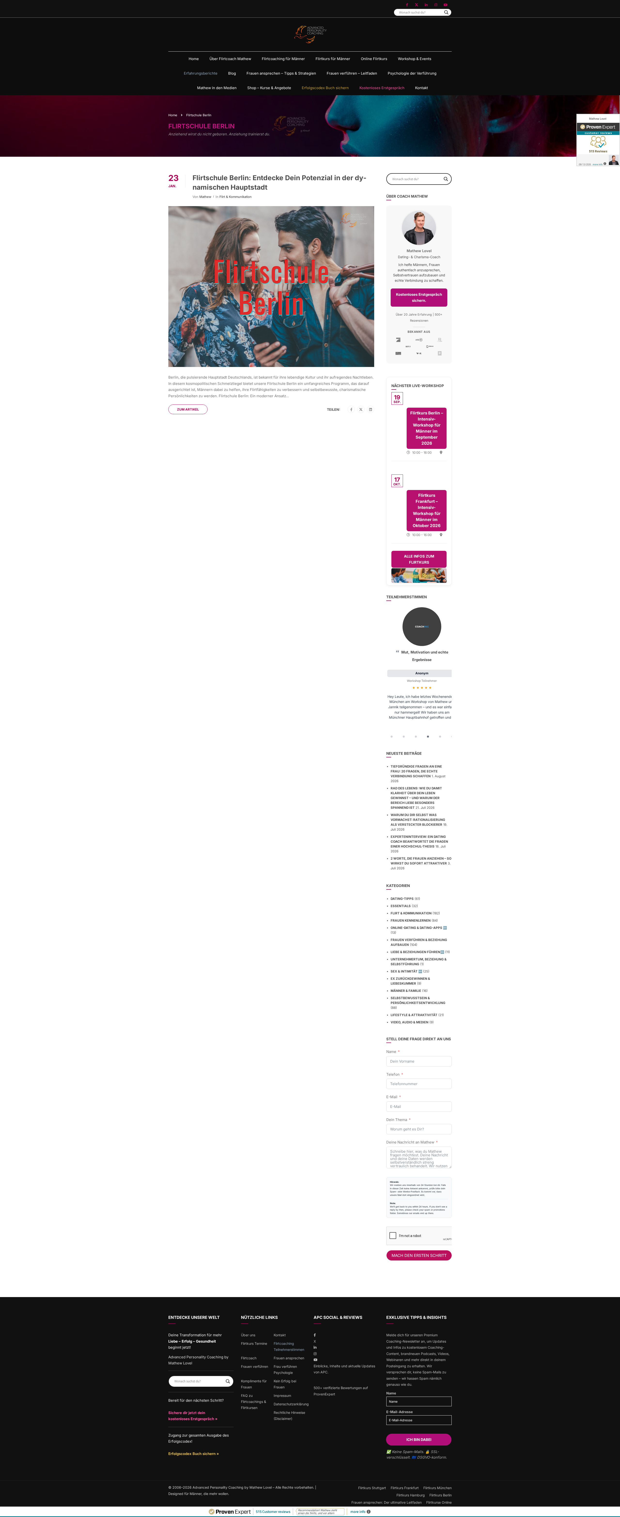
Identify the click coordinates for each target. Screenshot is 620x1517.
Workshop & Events (414, 58)
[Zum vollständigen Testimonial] (422, 626)
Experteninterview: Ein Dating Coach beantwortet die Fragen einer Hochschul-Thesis (419, 841)
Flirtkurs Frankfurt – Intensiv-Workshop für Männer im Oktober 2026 (427, 510)
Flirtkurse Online (439, 1502)
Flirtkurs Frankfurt (405, 1488)
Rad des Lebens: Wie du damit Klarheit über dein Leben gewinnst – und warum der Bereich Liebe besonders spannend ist (416, 797)
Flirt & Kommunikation (235, 197)
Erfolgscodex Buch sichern (325, 88)
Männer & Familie (406, 991)
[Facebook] (351, 409)
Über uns (248, 1335)
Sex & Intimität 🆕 (406, 971)
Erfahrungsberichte (200, 73)
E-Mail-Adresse (399, 1412)
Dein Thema (396, 1119)
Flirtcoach (248, 1358)
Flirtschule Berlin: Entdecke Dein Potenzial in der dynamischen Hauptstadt (279, 182)
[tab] (391, 736)
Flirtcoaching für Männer (283, 58)
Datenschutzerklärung (291, 1404)
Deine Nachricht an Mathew (410, 1142)
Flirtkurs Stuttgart (372, 1488)
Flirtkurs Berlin (440, 1495)
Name (391, 1051)
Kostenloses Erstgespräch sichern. (419, 297)
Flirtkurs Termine (254, 1343)
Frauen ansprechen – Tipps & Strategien (281, 73)
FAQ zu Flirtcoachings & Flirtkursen (253, 1401)
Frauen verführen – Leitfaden (352, 73)
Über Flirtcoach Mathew (230, 58)
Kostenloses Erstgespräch (381, 88)
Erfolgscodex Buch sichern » (193, 1453)
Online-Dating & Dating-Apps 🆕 (419, 928)
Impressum (282, 1395)
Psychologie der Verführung (412, 73)
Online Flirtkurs (374, 58)
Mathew (205, 197)
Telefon (393, 1074)
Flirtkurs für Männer (333, 58)
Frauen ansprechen (289, 1358)
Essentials (401, 906)
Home (194, 58)
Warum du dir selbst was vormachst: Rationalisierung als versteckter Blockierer (418, 819)
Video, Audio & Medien (409, 1022)
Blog (232, 73)
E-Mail (391, 1097)
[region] (419, 674)
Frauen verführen (254, 1366)
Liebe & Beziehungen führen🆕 (417, 952)
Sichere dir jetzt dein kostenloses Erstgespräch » (192, 1415)
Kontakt (421, 88)
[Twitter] (361, 409)
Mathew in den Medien (217, 88)
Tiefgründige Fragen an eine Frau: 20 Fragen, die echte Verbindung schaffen (416, 771)
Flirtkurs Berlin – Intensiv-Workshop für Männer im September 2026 (426, 428)
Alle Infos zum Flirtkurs (419, 559)
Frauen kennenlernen (411, 920)
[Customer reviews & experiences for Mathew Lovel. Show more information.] (598, 140)
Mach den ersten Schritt (419, 1255)
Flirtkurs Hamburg (410, 1495)
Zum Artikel (188, 409)
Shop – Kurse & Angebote (269, 88)
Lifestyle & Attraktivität (414, 1015)
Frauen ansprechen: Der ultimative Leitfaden (386, 1502)
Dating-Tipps (402, 899)
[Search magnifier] (446, 12)
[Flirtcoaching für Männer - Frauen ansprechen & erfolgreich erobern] (310, 34)
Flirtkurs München (437, 1488)
